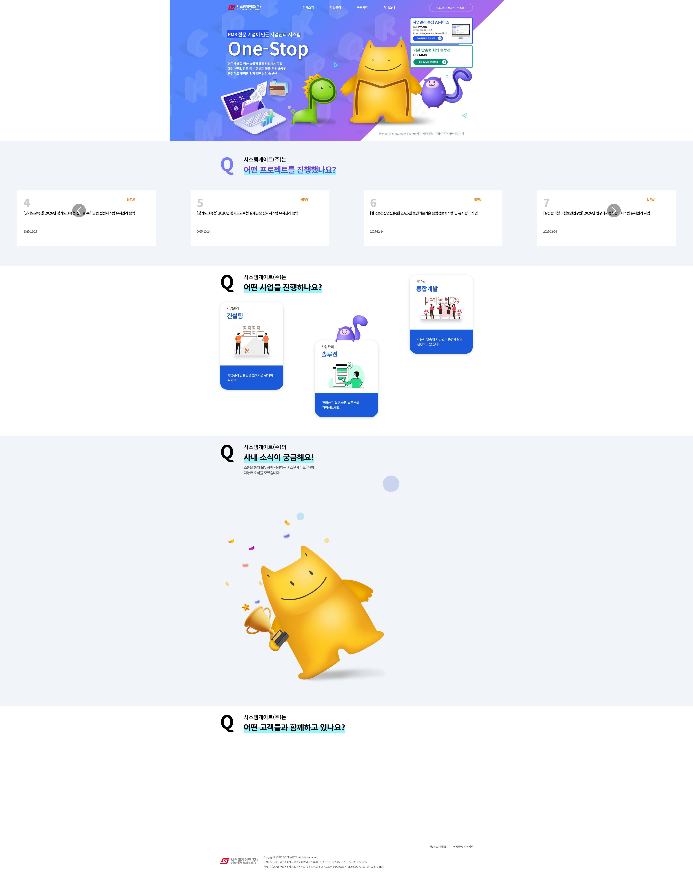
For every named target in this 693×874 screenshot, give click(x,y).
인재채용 (440, 8)
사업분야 (335, 7)
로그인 (451, 8)
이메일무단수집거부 (463, 846)
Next (614, 210)
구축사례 (362, 7)
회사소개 (308, 7)
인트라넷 (461, 8)
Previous (79, 210)
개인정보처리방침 (438, 846)
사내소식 (389, 7)
